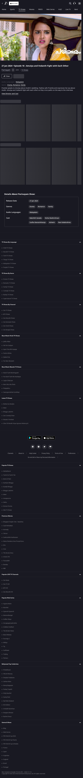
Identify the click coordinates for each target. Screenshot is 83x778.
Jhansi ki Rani (7, 479)
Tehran (5, 533)
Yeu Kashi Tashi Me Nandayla (12, 377)
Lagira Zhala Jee (8, 381)
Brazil (5, 763)
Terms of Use (58, 453)
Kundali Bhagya (8, 487)
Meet (4, 408)
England (5, 759)
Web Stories (6, 732)
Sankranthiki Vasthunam (10, 537)
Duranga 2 (6, 639)
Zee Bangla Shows (8, 330)
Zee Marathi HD (8, 592)
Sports (12, 9)
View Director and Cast (10, 93)
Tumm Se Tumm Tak (9, 475)
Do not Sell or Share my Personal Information (40, 457)
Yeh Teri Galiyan (8, 345)
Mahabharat (7, 471)
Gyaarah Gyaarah (8, 611)
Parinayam (6, 69)
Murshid (5, 608)
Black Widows (7, 635)
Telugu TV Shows (8, 260)
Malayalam (20, 81)
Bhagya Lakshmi (8, 412)
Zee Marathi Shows (9, 318)
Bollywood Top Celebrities (10, 664)
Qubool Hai (6, 357)
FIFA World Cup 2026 (9, 736)
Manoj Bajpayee (8, 685)
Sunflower (6, 650)
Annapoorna (7, 498)
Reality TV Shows (8, 295)
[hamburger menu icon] (79, 3)
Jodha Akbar (6, 342)
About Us (20, 453)
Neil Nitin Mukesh (8, 701)
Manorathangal (8, 615)
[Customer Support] (74, 3)
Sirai (4, 549)
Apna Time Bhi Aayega (10, 349)
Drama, (10, 84)
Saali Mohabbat (8, 526)
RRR (4, 568)
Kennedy (5, 530)
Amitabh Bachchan (9, 709)
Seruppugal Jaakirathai (10, 623)
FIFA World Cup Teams (10, 740)
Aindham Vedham (8, 627)
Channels (9, 453)
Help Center (32, 453)
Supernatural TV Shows (10, 299)
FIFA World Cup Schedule (10, 744)
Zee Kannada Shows (9, 322)
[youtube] (49, 447)
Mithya (5, 643)
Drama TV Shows (8, 279)
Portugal (5, 767)
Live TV (68, 9)
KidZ (60, 9)
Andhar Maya (7, 619)
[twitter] (43, 447)
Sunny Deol (6, 697)
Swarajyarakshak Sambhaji (11, 392)
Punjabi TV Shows (8, 267)
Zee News (6, 580)
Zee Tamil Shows (8, 326)
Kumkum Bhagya (8, 483)
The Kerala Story (8, 553)
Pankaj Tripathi (7, 689)
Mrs (4, 545)
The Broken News (8, 631)
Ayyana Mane (7, 604)
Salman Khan (7, 682)
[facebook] (32, 447)
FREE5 (40, 9)
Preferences (71, 453)
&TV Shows (6, 314)
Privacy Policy (45, 453)
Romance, (16, 84)
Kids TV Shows (7, 510)
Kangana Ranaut (8, 713)
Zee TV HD (6, 584)
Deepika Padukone (8, 678)
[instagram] (38, 447)
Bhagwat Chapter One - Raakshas (13, 522)
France (5, 748)
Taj (4, 646)
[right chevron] (2, 122)
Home (4, 9)
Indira (5, 502)
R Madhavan (7, 670)
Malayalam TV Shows (9, 263)
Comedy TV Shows (8, 291)
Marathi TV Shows (8, 252)
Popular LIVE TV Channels (10, 574)
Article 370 (6, 557)
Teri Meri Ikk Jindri (8, 361)
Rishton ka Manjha (8, 404)
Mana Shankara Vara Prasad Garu (13, 541)
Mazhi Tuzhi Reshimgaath (11, 373)
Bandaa (5, 565)
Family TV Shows (8, 287)
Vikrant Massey (7, 674)
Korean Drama (7, 506)
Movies (31, 9)
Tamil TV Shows (8, 256)
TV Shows (22, 9)
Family (23, 84)
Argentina (6, 756)
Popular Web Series (8, 598)
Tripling (5, 654)
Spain (5, 752)
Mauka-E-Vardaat (8, 420)
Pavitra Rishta (7, 353)
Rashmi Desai (7, 717)
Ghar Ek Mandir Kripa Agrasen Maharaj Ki (15, 423)
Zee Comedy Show (8, 416)
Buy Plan (15, 3)
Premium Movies (7, 516)
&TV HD (5, 588)
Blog (4, 728)
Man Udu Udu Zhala (9, 384)
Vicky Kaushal (7, 693)
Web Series (50, 9)
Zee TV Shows (7, 310)
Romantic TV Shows (9, 283)
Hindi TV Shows (7, 248)
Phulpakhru (6, 388)
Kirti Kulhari (6, 705)
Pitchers (5, 658)
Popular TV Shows (7, 465)
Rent (76, 9)
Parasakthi (6, 561)
